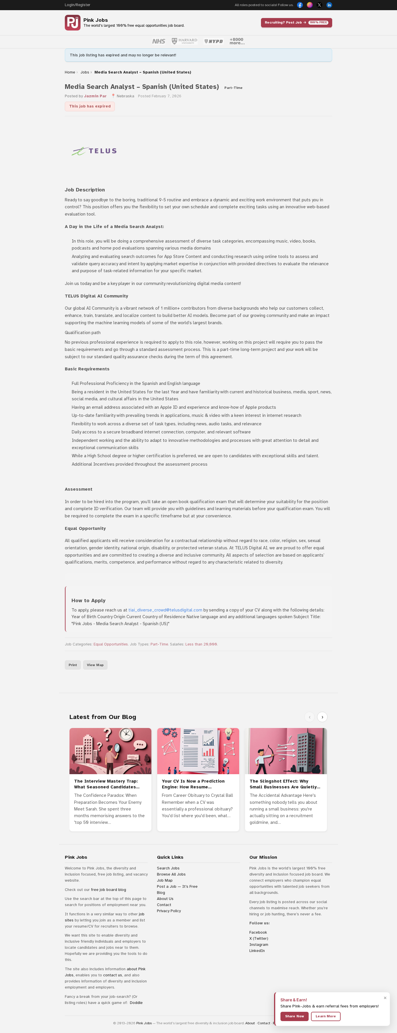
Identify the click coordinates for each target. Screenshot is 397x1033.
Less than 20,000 (201, 644)
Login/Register (77, 5)
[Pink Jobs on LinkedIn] (329, 5)
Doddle (136, 1002)
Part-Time (159, 644)
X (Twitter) (258, 938)
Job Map (165, 880)
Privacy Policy (169, 910)
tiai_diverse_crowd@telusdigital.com (165, 610)
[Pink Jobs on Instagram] (310, 5)
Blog (161, 892)
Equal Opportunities (111, 644)
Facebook (258, 932)
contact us (112, 975)
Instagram (258, 944)
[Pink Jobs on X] (319, 5)
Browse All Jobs (171, 874)
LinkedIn (257, 950)
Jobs (85, 72)
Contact (164, 904)
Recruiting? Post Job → (296, 22)
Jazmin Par (95, 96)
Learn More (326, 1016)
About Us (165, 898)
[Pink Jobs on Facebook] (300, 5)
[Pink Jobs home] (73, 23)
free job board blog (108, 889)
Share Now (294, 1016)
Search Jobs (168, 868)
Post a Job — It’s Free (177, 886)
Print (73, 665)
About (250, 1023)
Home (70, 72)
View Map (95, 665)
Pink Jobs (95, 20)
